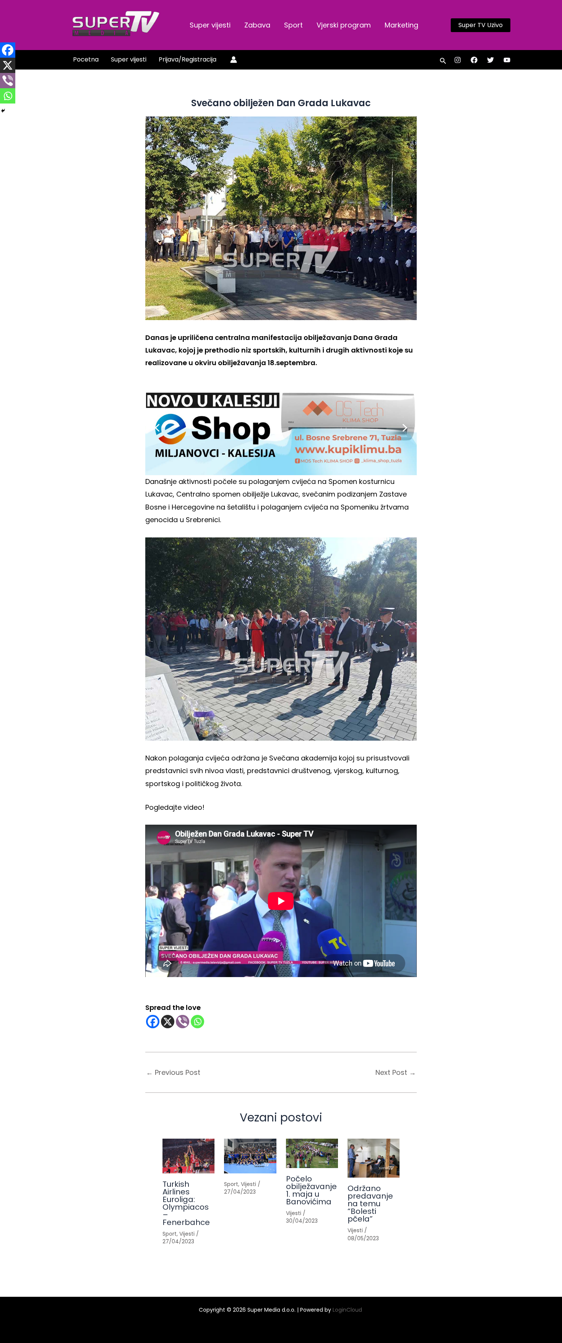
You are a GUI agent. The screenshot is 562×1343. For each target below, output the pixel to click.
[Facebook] (474, 60)
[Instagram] (457, 60)
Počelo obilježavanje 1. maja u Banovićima (311, 1190)
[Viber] (182, 1021)
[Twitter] (490, 60)
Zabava (257, 25)
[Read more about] (250, 1156)
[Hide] (3, 111)
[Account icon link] (233, 59)
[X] (167, 1021)
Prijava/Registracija (187, 59)
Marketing (401, 25)
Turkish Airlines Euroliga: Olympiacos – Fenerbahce (186, 1203)
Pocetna (86, 59)
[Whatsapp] (197, 1021)
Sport (293, 25)
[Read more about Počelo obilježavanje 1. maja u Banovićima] (312, 1153)
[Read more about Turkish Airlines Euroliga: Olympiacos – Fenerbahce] (188, 1156)
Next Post (395, 1072)
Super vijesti (210, 25)
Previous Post (173, 1072)
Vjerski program (344, 25)
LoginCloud (348, 1310)
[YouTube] (507, 60)
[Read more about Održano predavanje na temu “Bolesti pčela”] (374, 1158)
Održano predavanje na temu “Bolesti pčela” (370, 1203)
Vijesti (187, 1234)
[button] (480, 25)
